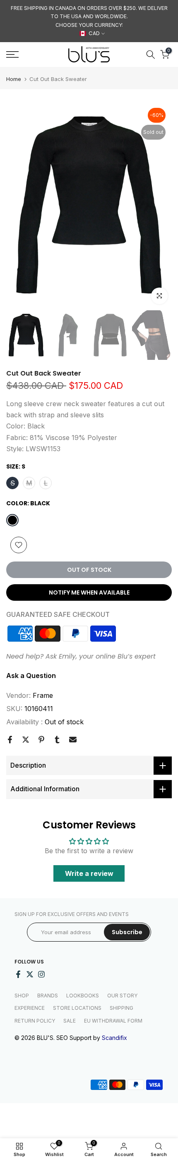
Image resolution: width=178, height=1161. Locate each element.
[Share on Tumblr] (57, 739)
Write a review (89, 873)
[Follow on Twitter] (30, 974)
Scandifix (114, 1037)
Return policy (34, 1021)
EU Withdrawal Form (113, 1021)
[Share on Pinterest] (41, 739)
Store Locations (77, 1008)
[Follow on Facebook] (18, 974)
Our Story (122, 995)
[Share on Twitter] (25, 739)
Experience (29, 1008)
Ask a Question (31, 675)
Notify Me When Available (89, 592)
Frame (43, 695)
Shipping (121, 1008)
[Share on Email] (73, 739)
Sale (69, 1021)
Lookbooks (82, 995)
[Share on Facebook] (10, 739)
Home (13, 79)
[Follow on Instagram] (41, 974)
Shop (21, 995)
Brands (47, 995)
